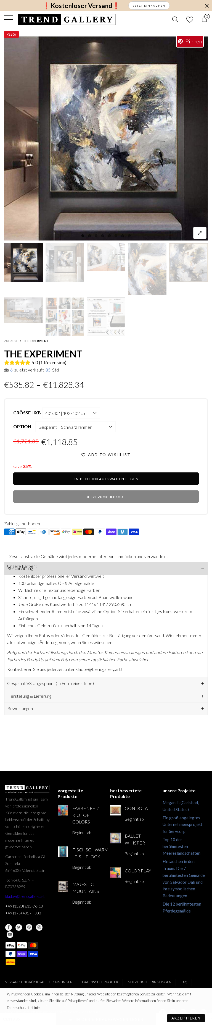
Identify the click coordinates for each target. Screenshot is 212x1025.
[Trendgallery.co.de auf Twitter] (18, 927)
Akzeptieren (186, 1018)
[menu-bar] (9, 19)
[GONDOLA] (115, 810)
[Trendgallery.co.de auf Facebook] (8, 927)
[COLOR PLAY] (115, 872)
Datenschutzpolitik (100, 982)
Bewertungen (20, 708)
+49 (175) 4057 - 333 (23, 913)
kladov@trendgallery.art (25, 896)
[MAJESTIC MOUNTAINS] (63, 886)
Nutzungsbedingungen (149, 982)
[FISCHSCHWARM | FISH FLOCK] (63, 851)
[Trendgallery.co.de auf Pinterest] (29, 927)
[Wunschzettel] (189, 19)
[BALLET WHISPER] (115, 838)
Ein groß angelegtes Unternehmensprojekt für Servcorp (182, 824)
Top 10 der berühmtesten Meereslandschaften (181, 846)
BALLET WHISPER (135, 839)
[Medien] (199, 233)
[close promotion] (207, 5)
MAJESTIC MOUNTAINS (85, 888)
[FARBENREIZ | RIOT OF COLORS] (63, 810)
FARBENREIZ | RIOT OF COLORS (87, 815)
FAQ (184, 982)
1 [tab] (82, 235)
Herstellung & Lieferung (29, 696)
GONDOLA (136, 808)
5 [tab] (109, 235)
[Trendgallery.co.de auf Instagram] (39, 927)
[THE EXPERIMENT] (106, 138)
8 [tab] (129, 235)
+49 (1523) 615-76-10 (24, 906)
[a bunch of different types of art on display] (106, 316)
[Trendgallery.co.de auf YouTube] (10, 934)
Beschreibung (20, 568)
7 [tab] (122, 235)
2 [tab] (89, 235)
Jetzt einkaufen (149, 5)
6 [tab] (116, 235)
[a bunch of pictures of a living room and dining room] (65, 316)
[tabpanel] (106, 138)
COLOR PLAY (138, 870)
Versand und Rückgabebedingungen (39, 982)
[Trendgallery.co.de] (67, 19)
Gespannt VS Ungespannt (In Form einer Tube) (50, 683)
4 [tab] (102, 235)
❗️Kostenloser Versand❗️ (81, 5)
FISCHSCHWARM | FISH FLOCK (87, 853)
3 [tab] (96, 235)
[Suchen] (175, 19)
